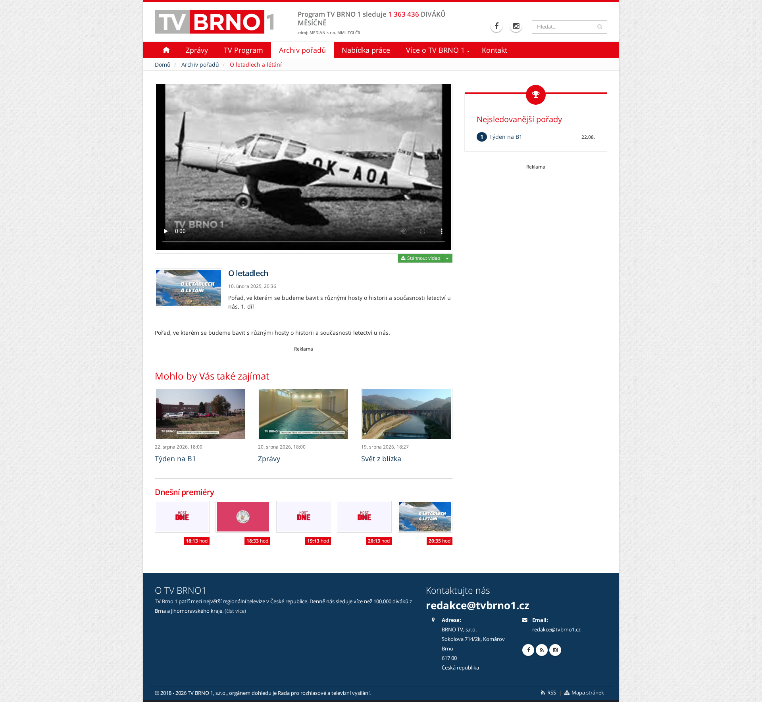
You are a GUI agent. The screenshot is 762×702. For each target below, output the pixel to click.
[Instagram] (517, 26)
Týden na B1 (175, 458)
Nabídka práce (366, 50)
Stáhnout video (423, 258)
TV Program (243, 50)
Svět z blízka (381, 458)
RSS (551, 692)
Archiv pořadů (302, 50)
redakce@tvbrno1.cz (556, 629)
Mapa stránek (587, 692)
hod (197, 540)
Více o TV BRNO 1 (435, 50)
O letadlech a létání (256, 64)
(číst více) (235, 611)
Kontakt (494, 50)
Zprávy (197, 50)
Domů (163, 64)
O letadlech (248, 273)
